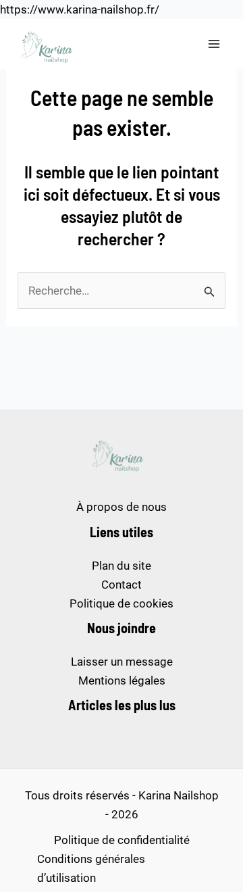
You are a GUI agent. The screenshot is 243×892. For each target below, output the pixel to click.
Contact (121, 584)
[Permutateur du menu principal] (214, 43)
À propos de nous (121, 507)
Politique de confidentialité (122, 840)
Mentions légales (121, 680)
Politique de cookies (121, 603)
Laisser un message (122, 661)
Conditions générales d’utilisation (91, 868)
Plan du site (121, 565)
